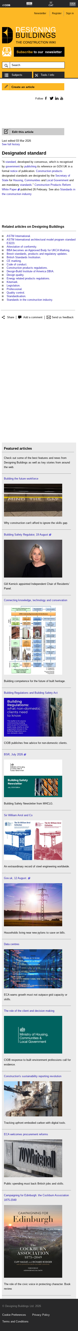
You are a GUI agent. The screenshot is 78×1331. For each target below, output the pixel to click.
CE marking (14, 260)
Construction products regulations (27, 267)
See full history (11, 144)
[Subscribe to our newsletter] (33, 56)
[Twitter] (50, 98)
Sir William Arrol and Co (18, 815)
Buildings (56, 226)
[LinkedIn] (56, 98)
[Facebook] (45, 98)
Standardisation (16, 296)
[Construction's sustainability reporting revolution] (33, 1115)
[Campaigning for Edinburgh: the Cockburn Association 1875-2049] (33, 1276)
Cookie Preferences (14, 1314)
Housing (18, 180)
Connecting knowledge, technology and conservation (35, 600)
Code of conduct (16, 264)
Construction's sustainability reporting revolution (32, 1076)
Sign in (70, 13)
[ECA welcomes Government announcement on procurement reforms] (33, 1176)
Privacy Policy (41, 1314)
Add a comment (32, 317)
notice (13, 171)
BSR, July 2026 (13, 754)
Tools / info (47, 74)
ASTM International (18, 236)
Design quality (15, 274)
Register (57, 13)
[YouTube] (61, 98)
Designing (40, 226)
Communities (32, 180)
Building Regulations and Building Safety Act (31, 692)
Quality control (15, 292)
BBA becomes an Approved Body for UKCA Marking (38, 250)
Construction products (49, 171)
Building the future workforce (21, 478)
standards (26, 184)
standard (10, 161)
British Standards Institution (23, 257)
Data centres (11, 944)
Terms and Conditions (15, 1321)
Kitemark (12, 282)
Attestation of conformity (21, 246)
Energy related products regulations (28, 278)
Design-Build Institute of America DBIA (30, 271)
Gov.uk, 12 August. (15, 878)
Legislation (13, 285)
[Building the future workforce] (33, 515)
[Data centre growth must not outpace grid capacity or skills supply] (33, 987)
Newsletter (40, 13)
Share (10, 317)
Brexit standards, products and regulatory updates (37, 253)
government (13, 166)
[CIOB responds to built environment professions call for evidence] (33, 1052)
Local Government (57, 180)
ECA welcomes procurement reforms (26, 1134)
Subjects (17, 74)
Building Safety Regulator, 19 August (26, 534)
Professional (14, 289)
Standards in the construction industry (29, 299)
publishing (30, 166)
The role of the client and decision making (29, 1010)
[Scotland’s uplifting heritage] (33, 859)
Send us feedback (63, 317)
